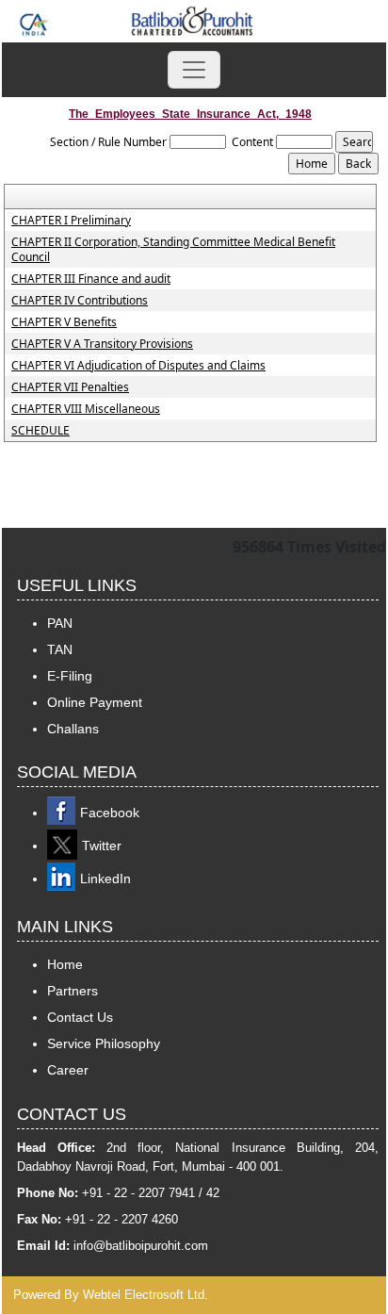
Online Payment (94, 702)
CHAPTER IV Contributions (79, 300)
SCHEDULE (40, 430)
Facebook (109, 812)
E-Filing (69, 675)
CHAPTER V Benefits (64, 322)
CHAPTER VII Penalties (70, 387)
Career (68, 1069)
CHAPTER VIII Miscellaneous (85, 409)
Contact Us (80, 1017)
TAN (60, 649)
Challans (73, 728)
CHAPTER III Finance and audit (90, 279)
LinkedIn (105, 878)
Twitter (101, 845)
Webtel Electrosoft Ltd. (145, 1295)
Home (65, 964)
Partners (72, 990)
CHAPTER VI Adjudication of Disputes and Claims (138, 365)
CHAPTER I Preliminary (71, 220)
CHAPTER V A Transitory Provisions (102, 344)
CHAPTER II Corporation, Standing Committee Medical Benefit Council (173, 250)
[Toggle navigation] (194, 70)
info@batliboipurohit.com (140, 1246)
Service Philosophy (103, 1043)
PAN (60, 623)
